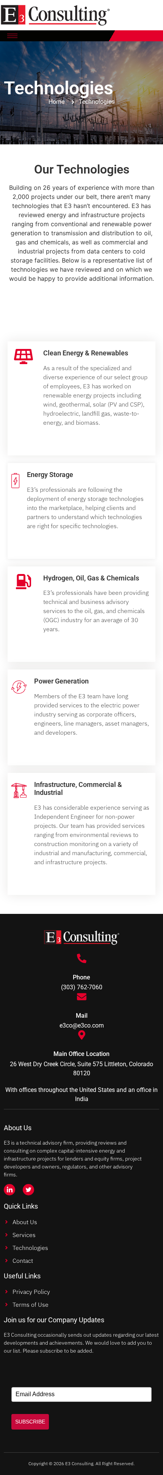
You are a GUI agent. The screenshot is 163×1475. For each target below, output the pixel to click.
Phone (81, 977)
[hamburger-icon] (12, 35)
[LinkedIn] (9, 1189)
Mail (82, 1015)
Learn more (70, 439)
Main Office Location (81, 1053)
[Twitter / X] (28, 1189)
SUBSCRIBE (30, 1422)
